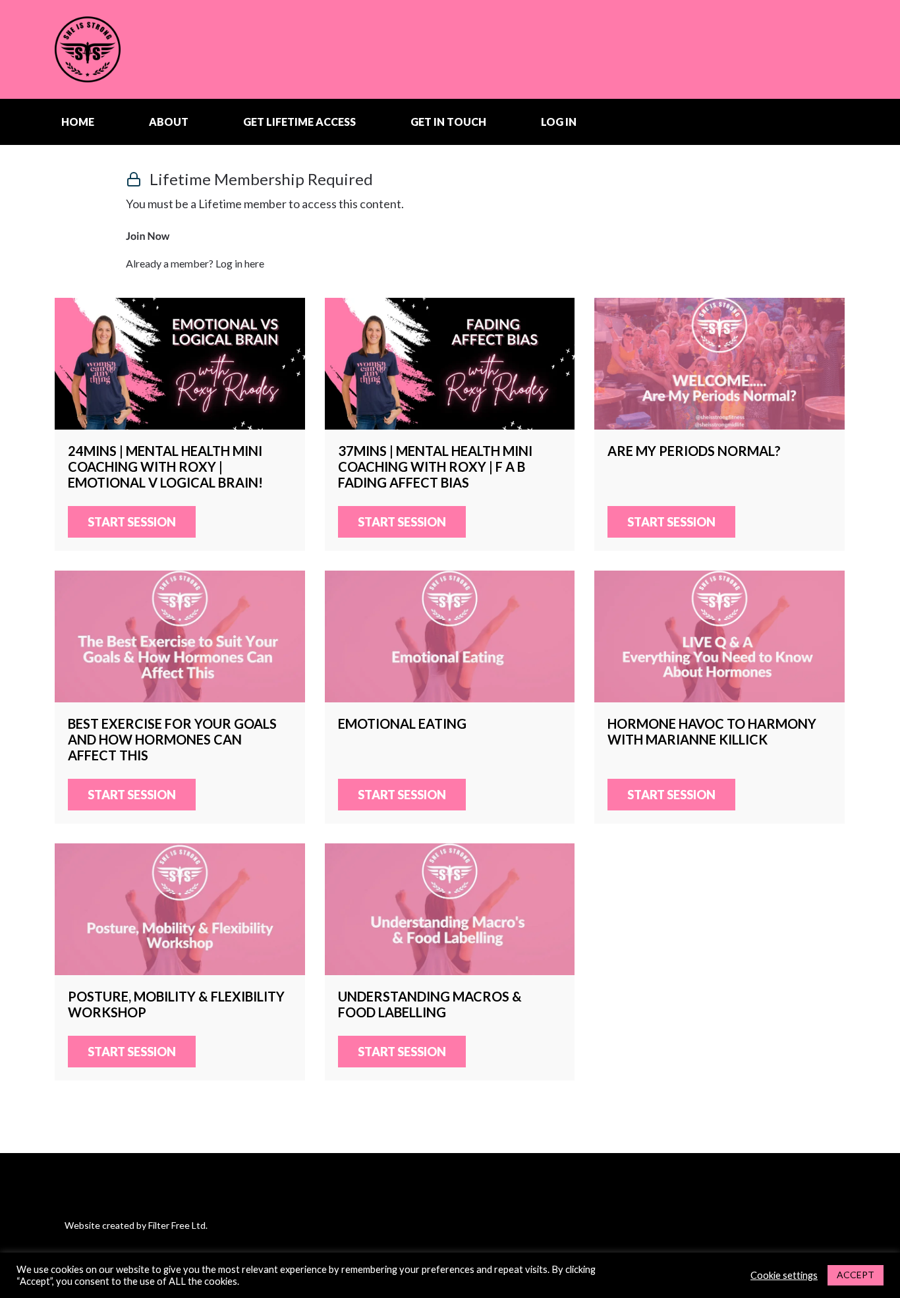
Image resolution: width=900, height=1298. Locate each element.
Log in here (239, 263)
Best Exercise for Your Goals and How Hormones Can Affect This (180, 636)
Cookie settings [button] (784, 1275)
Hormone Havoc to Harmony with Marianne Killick (719, 636)
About (168, 121)
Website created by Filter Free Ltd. (136, 1225)
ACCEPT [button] (855, 1274)
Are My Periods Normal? (719, 364)
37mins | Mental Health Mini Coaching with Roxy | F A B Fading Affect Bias (450, 364)
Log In (559, 121)
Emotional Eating (450, 636)
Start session (132, 522)
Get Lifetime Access (299, 121)
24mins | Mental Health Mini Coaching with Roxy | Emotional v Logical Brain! (180, 364)
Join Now (147, 236)
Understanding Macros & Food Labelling (450, 909)
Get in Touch (448, 121)
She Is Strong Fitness (137, 49)
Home (77, 121)
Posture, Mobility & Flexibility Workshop (180, 909)
